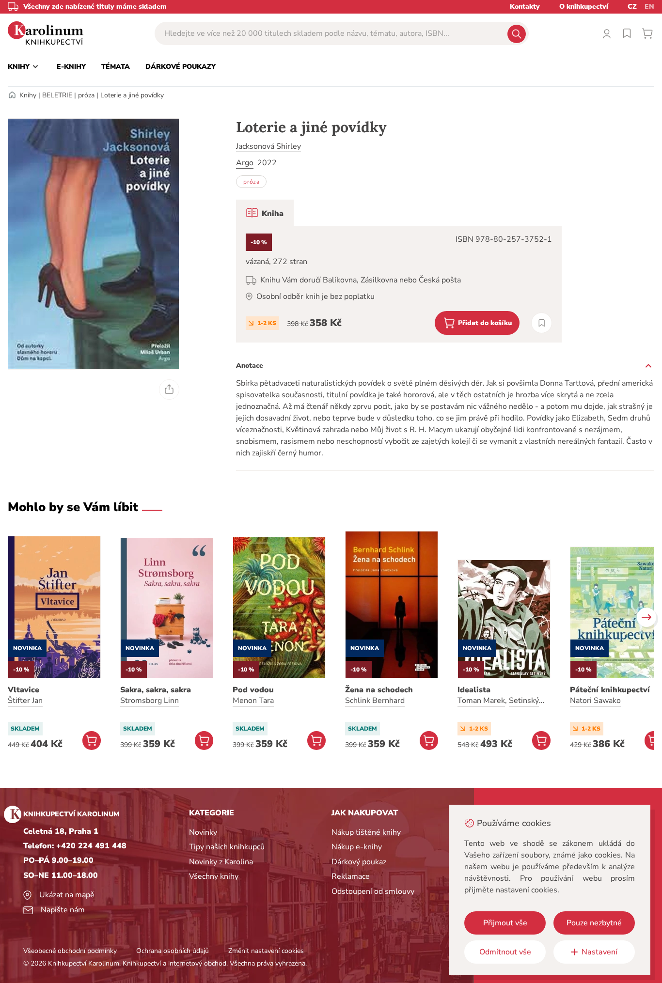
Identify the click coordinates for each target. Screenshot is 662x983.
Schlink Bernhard (375, 700)
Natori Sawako (595, 700)
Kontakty (525, 6)
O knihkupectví (583, 6)
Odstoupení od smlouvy (372, 891)
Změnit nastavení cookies (266, 950)
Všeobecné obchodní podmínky (70, 950)
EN (649, 6)
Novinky (203, 832)
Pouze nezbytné (594, 923)
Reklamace (350, 876)
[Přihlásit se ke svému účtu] (607, 33)
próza (86, 95)
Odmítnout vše (505, 952)
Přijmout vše (505, 923)
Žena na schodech (379, 690)
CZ (632, 6)
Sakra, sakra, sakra (155, 690)
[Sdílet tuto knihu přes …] (169, 389)
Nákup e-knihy (356, 847)
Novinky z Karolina (221, 862)
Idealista (473, 690)
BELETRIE (57, 95)
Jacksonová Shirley (268, 146)
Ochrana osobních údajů (172, 950)
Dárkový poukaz (358, 862)
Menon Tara (253, 700)
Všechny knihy (213, 876)
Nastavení (599, 952)
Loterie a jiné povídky (132, 95)
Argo (244, 162)
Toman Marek (481, 700)
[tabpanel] (399, 284)
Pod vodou (253, 690)
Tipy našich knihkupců (227, 847)
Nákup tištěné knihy (366, 832)
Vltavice (23, 690)
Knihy (27, 95)
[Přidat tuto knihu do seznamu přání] (541, 322)
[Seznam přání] (627, 33)
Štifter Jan (25, 700)
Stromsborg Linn (149, 700)
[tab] (265, 213)
